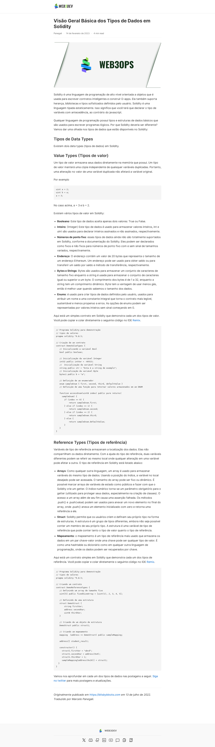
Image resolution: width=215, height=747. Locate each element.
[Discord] (90, 740)
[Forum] (117, 740)
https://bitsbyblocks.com (105, 694)
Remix (136, 320)
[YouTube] (111, 740)
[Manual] (124, 740)
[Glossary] (131, 740)
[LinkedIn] (104, 740)
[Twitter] (84, 740)
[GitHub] (97, 740)
